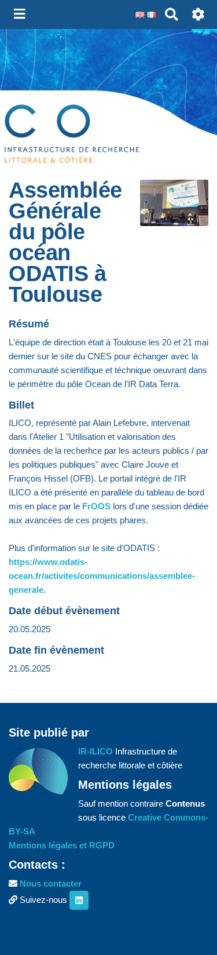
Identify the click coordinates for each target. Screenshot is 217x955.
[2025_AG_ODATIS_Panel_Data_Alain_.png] (168, 209)
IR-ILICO (95, 751)
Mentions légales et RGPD (62, 845)
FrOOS (96, 506)
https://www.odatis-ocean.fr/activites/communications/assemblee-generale (102, 576)
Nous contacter (51, 883)
